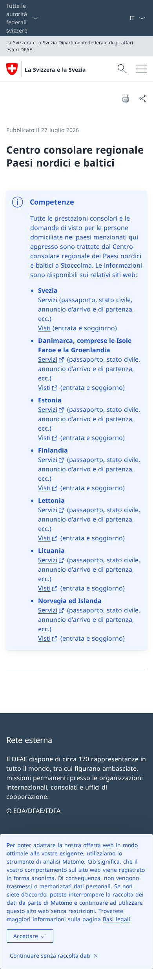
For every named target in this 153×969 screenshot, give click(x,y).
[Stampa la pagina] (125, 98)
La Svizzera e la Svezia (55, 69)
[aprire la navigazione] (141, 69)
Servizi (47, 299)
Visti (44, 328)
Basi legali (116, 919)
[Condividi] (142, 98)
